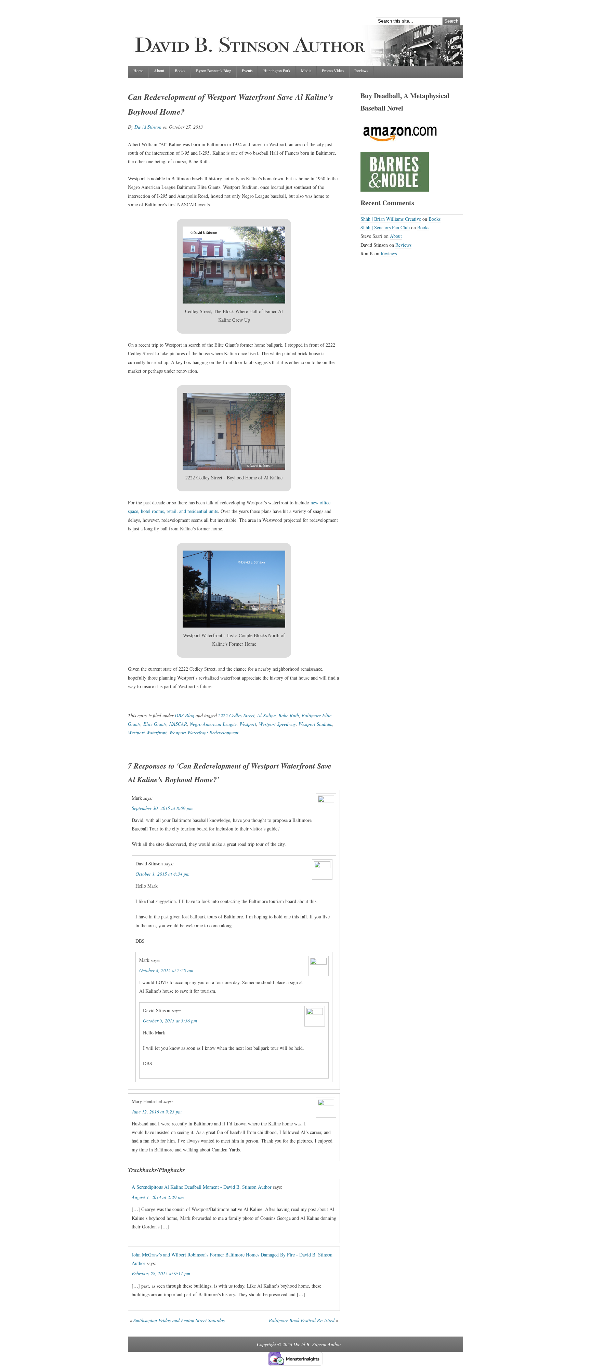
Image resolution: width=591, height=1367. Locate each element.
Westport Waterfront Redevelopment (203, 732)
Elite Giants (155, 724)
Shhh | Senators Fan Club (385, 227)
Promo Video (333, 70)
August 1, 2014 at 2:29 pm (158, 1197)
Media (306, 70)
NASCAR (178, 724)
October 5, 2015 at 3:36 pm (170, 1020)
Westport (247, 724)
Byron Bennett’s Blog (213, 70)
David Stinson (147, 127)
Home (138, 70)
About (159, 70)
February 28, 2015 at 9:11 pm (161, 1273)
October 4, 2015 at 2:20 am (166, 970)
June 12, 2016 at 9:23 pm (157, 1111)
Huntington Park (276, 70)
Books (180, 70)
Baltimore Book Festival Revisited (301, 1320)
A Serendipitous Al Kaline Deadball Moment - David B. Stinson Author (202, 1187)
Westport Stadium (315, 724)
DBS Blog (184, 715)
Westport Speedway (277, 724)
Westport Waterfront (147, 732)
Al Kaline (266, 715)
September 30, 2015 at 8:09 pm (162, 808)
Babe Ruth (288, 715)
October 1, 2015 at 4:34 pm (162, 874)
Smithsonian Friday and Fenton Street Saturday (179, 1320)
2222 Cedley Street (236, 715)
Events (247, 70)
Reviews (361, 70)
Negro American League (213, 724)
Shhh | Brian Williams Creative (390, 219)
